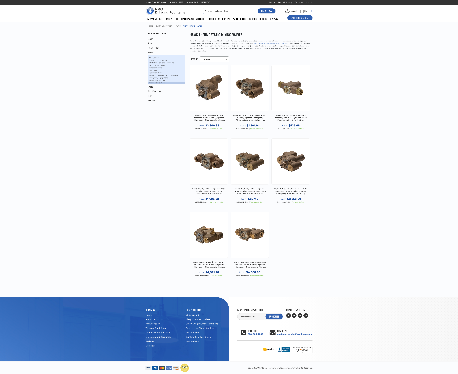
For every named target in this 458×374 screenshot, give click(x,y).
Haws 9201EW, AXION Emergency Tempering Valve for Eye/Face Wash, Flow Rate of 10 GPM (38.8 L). (290, 117)
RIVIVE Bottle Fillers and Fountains (163, 75)
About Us (271, 2)
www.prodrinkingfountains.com (279, 368)
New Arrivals (192, 341)
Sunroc (151, 95)
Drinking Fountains (157, 65)
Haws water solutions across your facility (271, 43)
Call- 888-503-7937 (300, 18)
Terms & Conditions (156, 328)
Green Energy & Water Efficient (191, 18)
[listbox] (214, 59)
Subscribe (274, 316)
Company (274, 18)
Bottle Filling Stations (158, 60)
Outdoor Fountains (156, 68)
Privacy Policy (153, 323)
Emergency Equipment (158, 78)
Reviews (309, 2)
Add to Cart (209, 93)
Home (149, 315)
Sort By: (194, 59)
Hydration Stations (156, 73)
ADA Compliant (155, 58)
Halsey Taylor (153, 47)
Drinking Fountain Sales (198, 337)
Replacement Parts (157, 80)
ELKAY (150, 38)
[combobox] (239, 11)
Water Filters (239, 18)
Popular (226, 18)
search (264, 11)
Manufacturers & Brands (158, 332)
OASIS (150, 86)
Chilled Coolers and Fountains (161, 63)
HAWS (150, 52)
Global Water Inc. (155, 91)
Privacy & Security (285, 2)
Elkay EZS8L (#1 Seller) (198, 319)
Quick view (208, 82)
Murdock (151, 100)
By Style (170, 18)
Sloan (150, 43)
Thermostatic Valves (157, 83)
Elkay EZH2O (192, 315)
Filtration (153, 70)
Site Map (150, 345)
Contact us (299, 2)
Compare (208, 87)
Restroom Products (257, 18)
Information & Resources (158, 337)
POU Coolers (214, 18)
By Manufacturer (155, 18)
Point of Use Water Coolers (200, 328)
